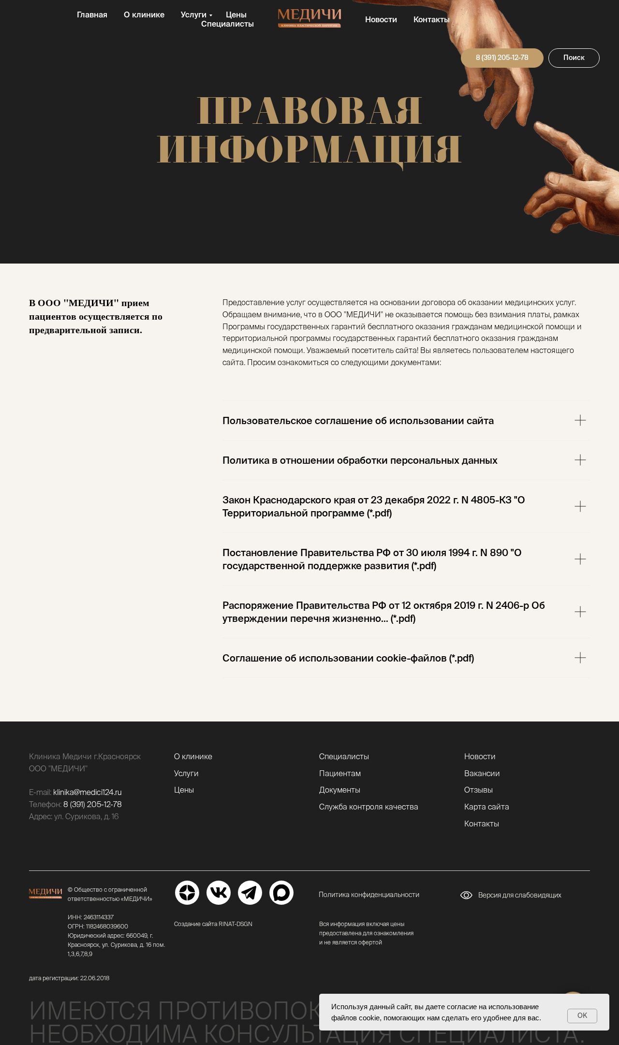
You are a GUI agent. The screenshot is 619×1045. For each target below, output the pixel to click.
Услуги (193, 14)
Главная (92, 14)
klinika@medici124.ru (87, 792)
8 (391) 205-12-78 (92, 804)
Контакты (431, 19)
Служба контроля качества (368, 806)
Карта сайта (486, 806)
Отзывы (478, 789)
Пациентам (340, 773)
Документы (339, 789)
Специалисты (227, 23)
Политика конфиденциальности (369, 894)
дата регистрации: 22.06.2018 (69, 978)
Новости (381, 19)
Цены (236, 14)
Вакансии (482, 773)
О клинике (144, 14)
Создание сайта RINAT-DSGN (213, 924)
